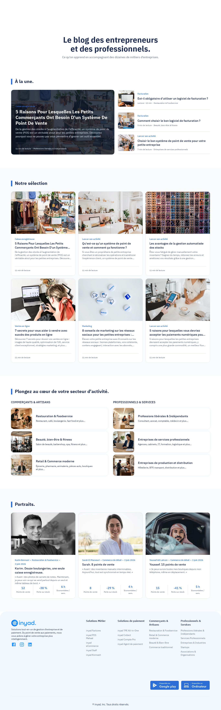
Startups (185, 647)
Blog (99, 7)
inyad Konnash (93, 655)
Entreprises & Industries (193, 642)
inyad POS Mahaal (91, 636)
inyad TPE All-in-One (128, 630)
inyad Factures (93, 630)
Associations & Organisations (188, 653)
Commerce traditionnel (161, 647)
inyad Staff (91, 650)
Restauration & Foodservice (163, 630)
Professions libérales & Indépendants (193, 632)
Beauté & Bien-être (159, 642)
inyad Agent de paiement (130, 644)
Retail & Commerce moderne (159, 636)
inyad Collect (124, 635)
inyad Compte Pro (127, 639)
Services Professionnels (193, 638)
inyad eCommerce (92, 644)
